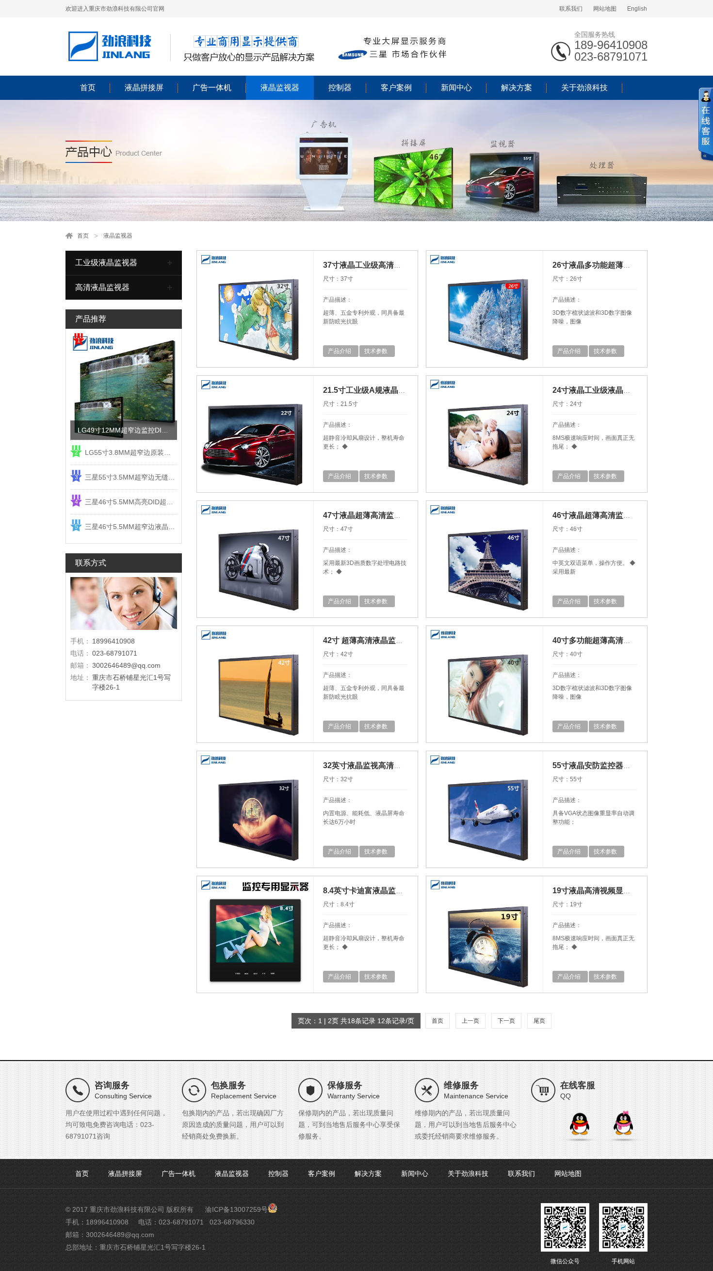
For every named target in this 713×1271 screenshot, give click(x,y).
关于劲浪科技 (584, 87)
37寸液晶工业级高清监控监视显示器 (385, 265)
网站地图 (604, 8)
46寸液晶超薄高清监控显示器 (603, 515)
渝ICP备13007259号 (236, 1209)
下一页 (506, 1020)
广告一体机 (212, 87)
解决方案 (516, 87)
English (637, 8)
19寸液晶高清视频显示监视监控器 (611, 890)
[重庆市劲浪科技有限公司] (259, 46)
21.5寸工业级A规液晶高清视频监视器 (388, 390)
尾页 (539, 1020)
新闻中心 (456, 87)
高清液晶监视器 (102, 287)
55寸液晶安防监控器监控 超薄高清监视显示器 (631, 765)
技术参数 (376, 351)
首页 (88, 87)
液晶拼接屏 (144, 87)
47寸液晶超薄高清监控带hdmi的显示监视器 (398, 515)
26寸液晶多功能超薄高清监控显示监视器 (622, 265)
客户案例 (396, 87)
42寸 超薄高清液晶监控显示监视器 (382, 640)
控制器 (340, 87)
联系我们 (571, 8)
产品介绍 (339, 351)
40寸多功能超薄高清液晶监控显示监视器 (622, 640)
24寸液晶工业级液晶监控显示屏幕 (611, 390)
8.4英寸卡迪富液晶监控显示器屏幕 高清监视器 (403, 890)
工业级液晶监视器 (106, 262)
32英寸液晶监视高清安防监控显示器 (385, 765)
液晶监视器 (279, 87)
